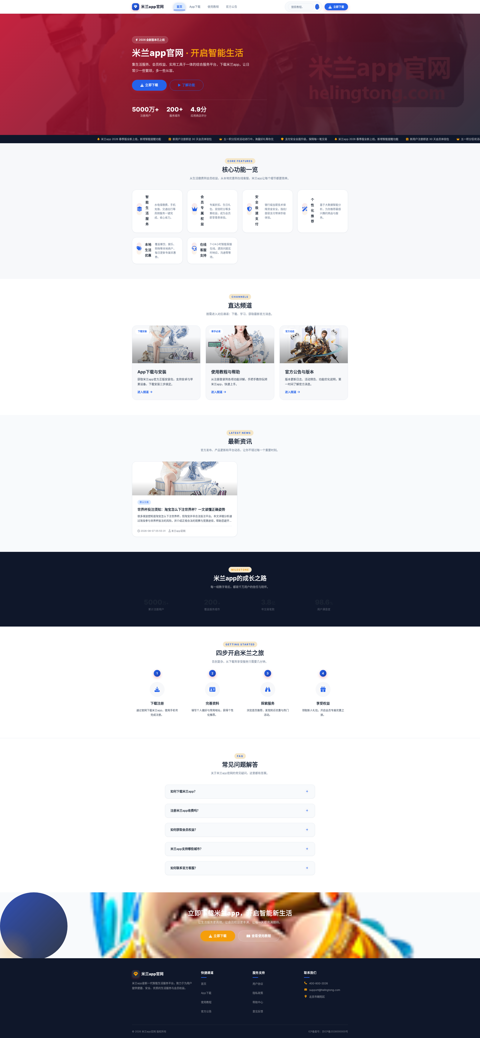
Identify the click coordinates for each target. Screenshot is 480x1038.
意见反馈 (258, 1011)
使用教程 (213, 6)
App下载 (194, 6)
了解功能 (188, 85)
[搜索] (317, 7)
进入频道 (143, 392)
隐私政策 (258, 992)
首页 (179, 6)
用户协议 (258, 983)
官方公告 (231, 6)
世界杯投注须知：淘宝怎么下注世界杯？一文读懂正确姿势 (181, 509)
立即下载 (338, 6)
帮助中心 (258, 1002)
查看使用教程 (261, 936)
